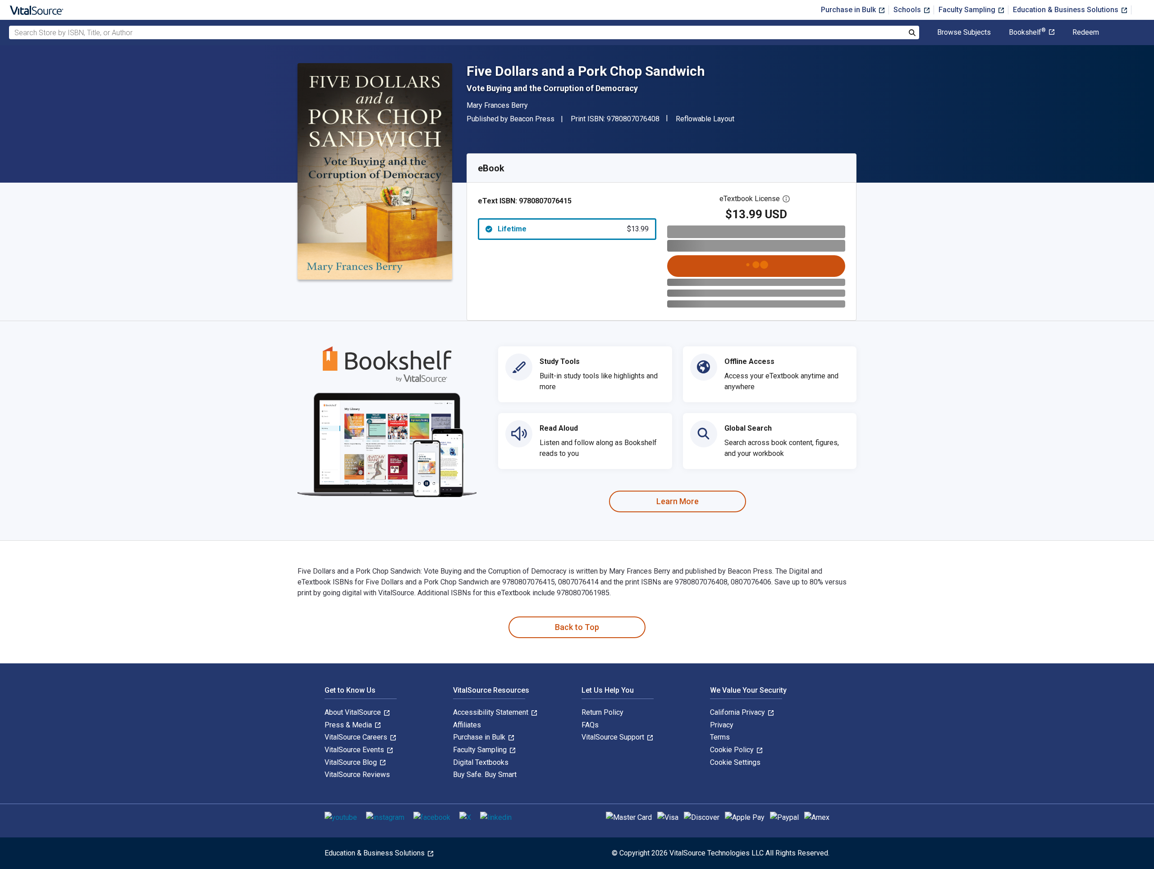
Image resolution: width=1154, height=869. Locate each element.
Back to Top (577, 627)
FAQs (590, 725)
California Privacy (738, 712)
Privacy (721, 725)
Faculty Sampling (968, 9)
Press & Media (349, 725)
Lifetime (573, 229)
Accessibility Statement (491, 712)
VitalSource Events (355, 749)
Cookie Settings (735, 762)
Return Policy (602, 712)
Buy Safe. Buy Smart (485, 774)
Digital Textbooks (480, 762)
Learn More (677, 501)
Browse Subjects (964, 32)
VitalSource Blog (352, 762)
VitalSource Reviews (357, 774)
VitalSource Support (614, 737)
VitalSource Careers (357, 737)
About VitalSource (354, 712)
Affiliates (467, 725)
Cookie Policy (733, 749)
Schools (908, 9)
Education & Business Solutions (1066, 9)
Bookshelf (1027, 32)
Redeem (1085, 32)
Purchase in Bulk (849, 9)
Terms (720, 737)
